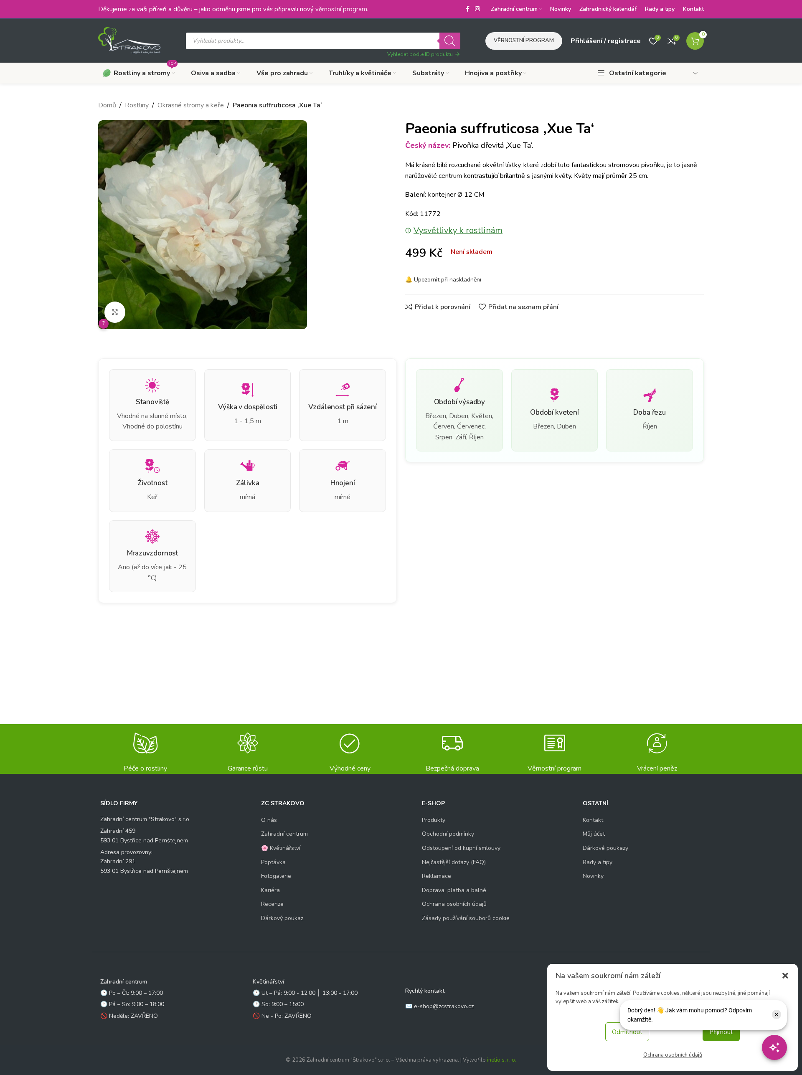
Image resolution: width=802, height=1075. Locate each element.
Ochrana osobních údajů (672, 1055)
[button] (785, 975)
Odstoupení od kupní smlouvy (461, 848)
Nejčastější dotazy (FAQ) (454, 862)
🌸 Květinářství (280, 848)
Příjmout (721, 1032)
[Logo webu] (129, 40)
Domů (107, 105)
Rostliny (137, 105)
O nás (269, 820)
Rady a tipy (597, 862)
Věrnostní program (524, 40)
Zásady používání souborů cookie (466, 918)
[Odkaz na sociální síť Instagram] (477, 9)
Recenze (272, 904)
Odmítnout (627, 1032)
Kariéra (270, 890)
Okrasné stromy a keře (190, 105)
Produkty (433, 820)
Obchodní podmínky (448, 834)
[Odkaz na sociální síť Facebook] (467, 9)
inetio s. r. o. (501, 1060)
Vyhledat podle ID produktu (420, 54)
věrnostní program (341, 9)
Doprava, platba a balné (454, 890)
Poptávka (273, 862)
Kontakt (593, 820)
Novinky (593, 876)
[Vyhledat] (449, 41)
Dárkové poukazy (605, 848)
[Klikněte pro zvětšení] (114, 312)
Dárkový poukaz (282, 918)
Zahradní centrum (284, 834)
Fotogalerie (276, 876)
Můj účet (594, 834)
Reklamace (436, 876)
